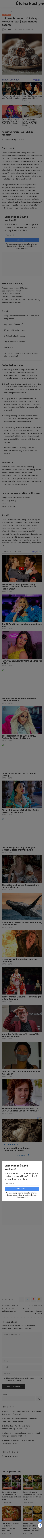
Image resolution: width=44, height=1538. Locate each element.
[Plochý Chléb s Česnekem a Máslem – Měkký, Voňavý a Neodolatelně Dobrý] (32, 1513)
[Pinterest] (33, 1299)
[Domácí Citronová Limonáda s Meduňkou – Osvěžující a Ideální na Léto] (32, 1482)
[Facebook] (21, 1299)
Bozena (8, 29)
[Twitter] (27, 1299)
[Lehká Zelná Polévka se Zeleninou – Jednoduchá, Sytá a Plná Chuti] (11, 1513)
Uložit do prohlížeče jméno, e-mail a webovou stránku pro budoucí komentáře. (23, 1379)
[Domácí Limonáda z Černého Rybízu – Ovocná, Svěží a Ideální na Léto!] (11, 1482)
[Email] (39, 1299)
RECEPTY (6, 14)
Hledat (4, 1395)
